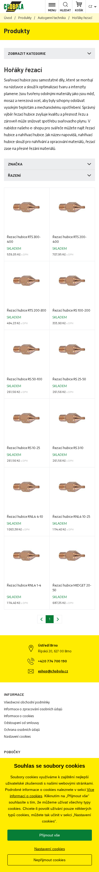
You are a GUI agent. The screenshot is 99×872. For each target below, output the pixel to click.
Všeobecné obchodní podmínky (27, 702)
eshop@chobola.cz (53, 671)
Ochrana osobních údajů (22, 730)
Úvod (8, 18)
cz (90, 6)
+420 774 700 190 (52, 661)
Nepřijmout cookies (49, 860)
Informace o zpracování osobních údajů (33, 709)
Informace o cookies (19, 716)
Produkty (24, 18)
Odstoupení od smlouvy (21, 723)
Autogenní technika (52, 18)
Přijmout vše (49, 835)
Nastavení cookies (17, 736)
